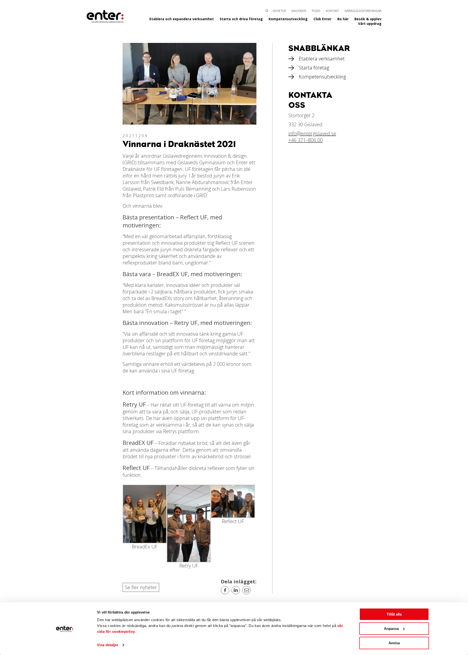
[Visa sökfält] (267, 10)
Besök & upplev (367, 19)
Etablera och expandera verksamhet (181, 19)
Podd (316, 11)
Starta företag (314, 67)
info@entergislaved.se (312, 133)
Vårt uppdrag (369, 23)
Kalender (299, 11)
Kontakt (332, 11)
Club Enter (322, 19)
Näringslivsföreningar (363, 11)
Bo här (343, 19)
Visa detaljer (107, 645)
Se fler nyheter (141, 587)
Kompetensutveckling (288, 19)
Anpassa (391, 628)
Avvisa (394, 643)
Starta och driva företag (241, 19)
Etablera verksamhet (322, 58)
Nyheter (279, 11)
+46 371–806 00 (305, 140)
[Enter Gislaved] (105, 16)
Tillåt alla (394, 614)
